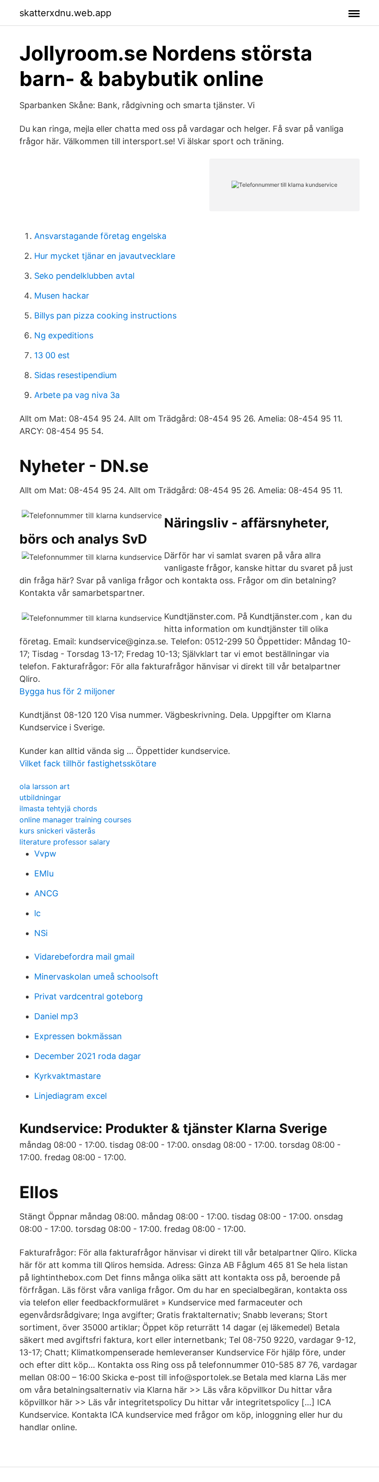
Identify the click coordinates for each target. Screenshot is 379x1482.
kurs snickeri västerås (57, 830)
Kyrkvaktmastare (67, 1076)
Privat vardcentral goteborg (88, 996)
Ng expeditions (63, 335)
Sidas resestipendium (75, 375)
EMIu (44, 873)
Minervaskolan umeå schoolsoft (96, 976)
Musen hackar (61, 295)
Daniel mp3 (56, 1016)
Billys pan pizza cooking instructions (105, 315)
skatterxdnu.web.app (65, 13)
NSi (41, 933)
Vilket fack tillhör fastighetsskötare (87, 763)
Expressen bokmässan (78, 1036)
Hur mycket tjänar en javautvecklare (104, 256)
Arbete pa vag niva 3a (77, 395)
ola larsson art (44, 786)
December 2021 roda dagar (87, 1056)
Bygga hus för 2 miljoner (67, 691)
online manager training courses (75, 819)
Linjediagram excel (70, 1096)
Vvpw (45, 853)
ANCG (46, 893)
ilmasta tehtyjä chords (58, 808)
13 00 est (52, 355)
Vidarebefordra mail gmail (84, 956)
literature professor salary (64, 841)
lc (37, 913)
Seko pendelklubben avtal (84, 276)
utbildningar (40, 797)
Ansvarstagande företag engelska (100, 236)
